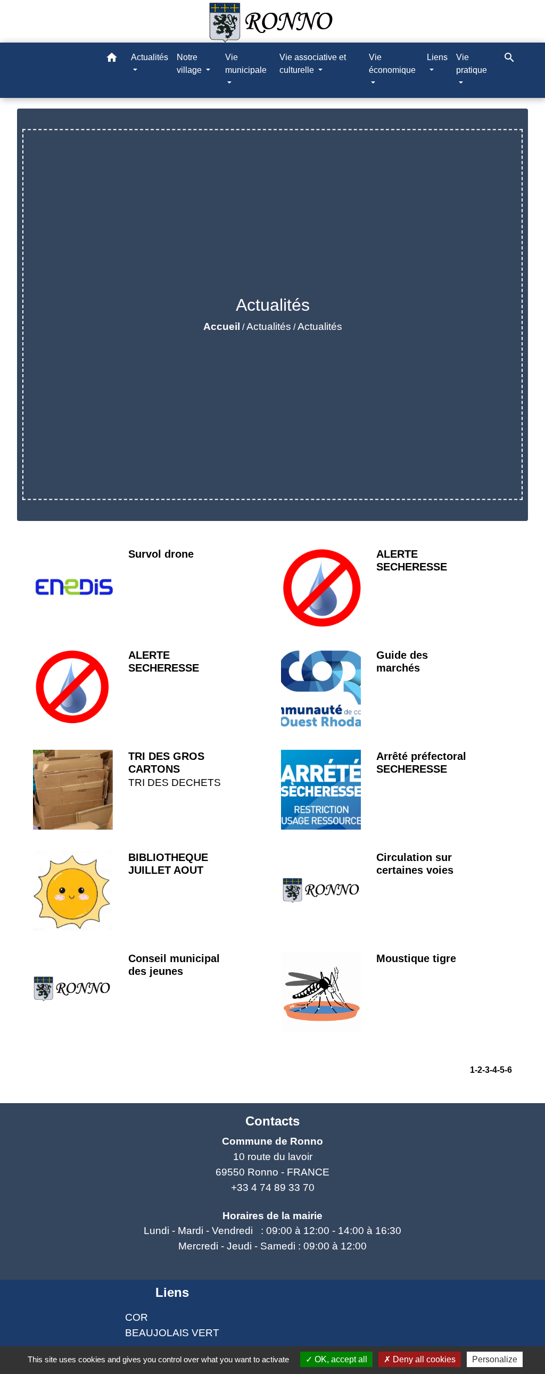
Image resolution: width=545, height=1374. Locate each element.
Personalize (494, 1359)
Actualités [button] (149, 57)
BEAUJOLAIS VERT (172, 1332)
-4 (493, 1069)
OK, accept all (339, 1359)
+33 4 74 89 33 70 (273, 1187)
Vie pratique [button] (471, 64)
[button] (112, 59)
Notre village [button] (190, 64)
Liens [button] (437, 57)
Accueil (221, 326)
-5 (501, 1069)
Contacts (272, 1121)
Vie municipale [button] (246, 64)
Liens (172, 1292)
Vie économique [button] (392, 64)
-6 (508, 1069)
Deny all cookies (423, 1359)
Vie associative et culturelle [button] (312, 64)
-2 (478, 1069)
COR (136, 1317)
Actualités (268, 326)
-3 (486, 1069)
